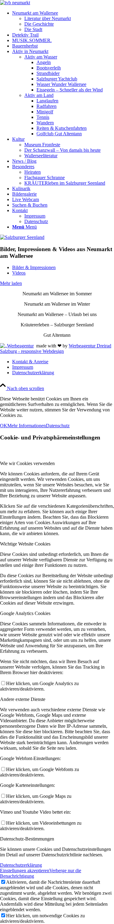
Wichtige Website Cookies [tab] (25, 543)
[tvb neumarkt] (15, 2)
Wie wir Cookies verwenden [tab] (27, 463)
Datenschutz (58, 425)
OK (3, 425)
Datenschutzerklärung (21, 865)
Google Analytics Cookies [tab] (25, 613)
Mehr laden (11, 283)
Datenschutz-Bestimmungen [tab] (27, 838)
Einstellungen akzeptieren (24, 870)
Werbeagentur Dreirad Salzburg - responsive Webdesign (55, 348)
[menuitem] (63, 21)
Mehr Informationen (26, 425)
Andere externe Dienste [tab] (22, 699)
